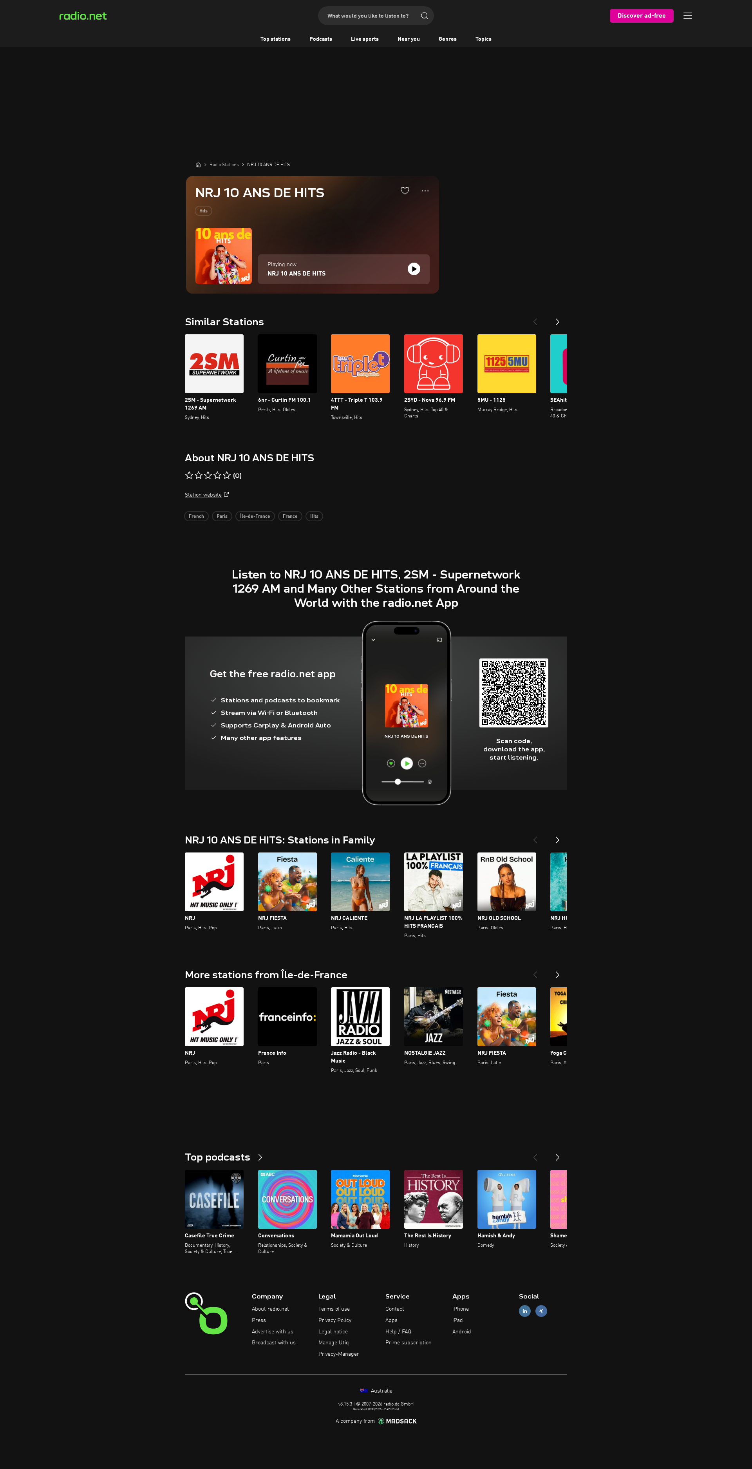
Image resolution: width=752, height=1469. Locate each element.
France (290, 516)
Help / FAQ (398, 1332)
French (196, 516)
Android (461, 1332)
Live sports (365, 39)
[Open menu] (687, 15)
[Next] (557, 318)
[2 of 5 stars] (198, 475)
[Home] (198, 164)
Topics (483, 39)
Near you (409, 39)
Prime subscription (408, 1343)
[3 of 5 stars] (208, 475)
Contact (394, 1309)
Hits (203, 211)
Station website (203, 495)
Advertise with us (272, 1332)
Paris (222, 516)
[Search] (424, 15)
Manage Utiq (333, 1343)
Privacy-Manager (338, 1354)
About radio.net (270, 1309)
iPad (457, 1320)
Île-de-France (255, 516)
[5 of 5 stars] (226, 475)
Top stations (275, 39)
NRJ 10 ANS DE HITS (296, 274)
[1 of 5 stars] (189, 475)
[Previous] (535, 318)
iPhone (460, 1309)
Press (259, 1320)
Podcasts (320, 39)
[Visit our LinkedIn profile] (525, 1311)
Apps (391, 1320)
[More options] (425, 191)
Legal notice (333, 1332)
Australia (380, 1391)
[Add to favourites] (405, 190)
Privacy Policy (334, 1320)
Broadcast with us (274, 1343)
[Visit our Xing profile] (541, 1311)
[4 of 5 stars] (217, 475)
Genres (448, 39)
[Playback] (414, 269)
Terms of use (334, 1309)
